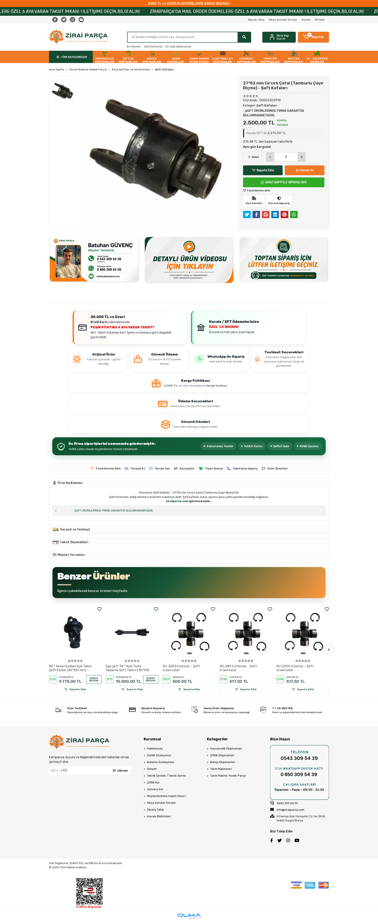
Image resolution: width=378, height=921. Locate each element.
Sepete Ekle (265, 170)
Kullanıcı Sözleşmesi (160, 762)
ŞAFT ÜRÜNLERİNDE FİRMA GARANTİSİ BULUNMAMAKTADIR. (113, 510)
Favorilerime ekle (258, 190)
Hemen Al (306, 170)
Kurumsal (152, 739)
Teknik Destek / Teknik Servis (166, 775)
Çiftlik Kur (153, 782)
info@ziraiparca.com (290, 809)
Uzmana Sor (155, 789)
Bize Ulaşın (280, 739)
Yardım (305, 19)
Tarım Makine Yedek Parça (228, 775)
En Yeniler (134, 46)
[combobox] (54, 770)
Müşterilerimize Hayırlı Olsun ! (166, 796)
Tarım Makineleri (221, 768)
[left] (49, 650)
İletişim (320, 19)
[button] (313, 37)
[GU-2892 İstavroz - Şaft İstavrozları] (189, 632)
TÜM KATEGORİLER (74, 57)
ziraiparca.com (177, 501)
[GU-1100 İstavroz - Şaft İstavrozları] (302, 632)
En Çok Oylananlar (179, 46)
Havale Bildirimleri (159, 816)
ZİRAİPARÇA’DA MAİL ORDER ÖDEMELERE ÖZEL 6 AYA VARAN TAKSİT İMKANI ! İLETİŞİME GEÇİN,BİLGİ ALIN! (195, 11)
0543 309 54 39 (287, 803)
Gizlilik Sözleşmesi (159, 755)
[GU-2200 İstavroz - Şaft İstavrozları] (246, 632)
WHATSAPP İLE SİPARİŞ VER (286, 182)
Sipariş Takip (256, 19)
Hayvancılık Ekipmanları (226, 748)
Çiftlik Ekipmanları (222, 755)
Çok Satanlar (153, 46)
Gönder (122, 770)
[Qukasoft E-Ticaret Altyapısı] (189, 916)
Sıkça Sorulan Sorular (283, 19)
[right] (329, 650)
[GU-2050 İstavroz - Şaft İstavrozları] (132, 632)
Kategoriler (217, 739)
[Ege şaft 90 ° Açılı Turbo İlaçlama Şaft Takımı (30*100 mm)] (75, 632)
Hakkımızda (155, 748)
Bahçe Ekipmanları (222, 762)
